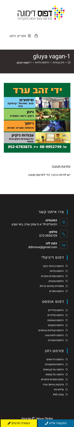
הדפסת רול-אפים (55, 359)
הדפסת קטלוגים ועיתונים (51, 330)
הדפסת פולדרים (55, 315)
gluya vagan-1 (24, 62)
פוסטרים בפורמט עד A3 (52, 286)
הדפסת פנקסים (56, 325)
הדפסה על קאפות (55, 374)
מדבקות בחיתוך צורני (53, 384)
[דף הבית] (69, 62)
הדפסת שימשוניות (54, 364)
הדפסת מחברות (56, 340)
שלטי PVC (58, 394)
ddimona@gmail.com (42, 247)
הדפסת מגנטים (56, 281)
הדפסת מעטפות (55, 320)
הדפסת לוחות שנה (54, 335)
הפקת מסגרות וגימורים (52, 379)
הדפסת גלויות (57, 271)
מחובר (54, 175)
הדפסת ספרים (56, 291)
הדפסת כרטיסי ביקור (53, 266)
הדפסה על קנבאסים (53, 369)
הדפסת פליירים (56, 310)
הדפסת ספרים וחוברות (52, 276)
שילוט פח (59, 389)
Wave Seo (26, 418)
